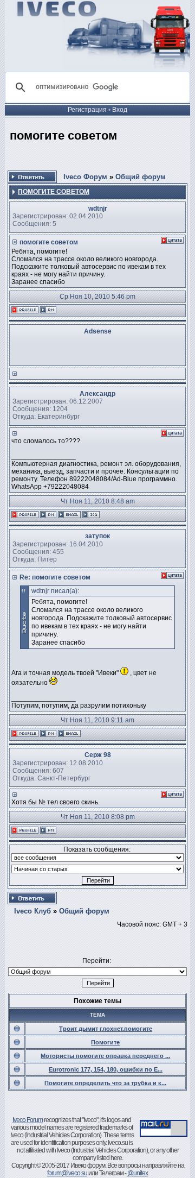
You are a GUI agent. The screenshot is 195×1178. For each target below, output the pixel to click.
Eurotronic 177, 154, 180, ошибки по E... (105, 1069)
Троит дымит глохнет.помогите (105, 1028)
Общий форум (140, 177)
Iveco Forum (27, 1120)
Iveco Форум (85, 177)
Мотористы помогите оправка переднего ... (105, 1056)
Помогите (105, 1042)
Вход (119, 110)
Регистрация (87, 110)
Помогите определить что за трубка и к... (105, 1083)
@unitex (137, 1173)
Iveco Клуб (32, 911)
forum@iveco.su (67, 1173)
